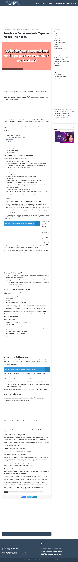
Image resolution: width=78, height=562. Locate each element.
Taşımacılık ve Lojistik (59, 72)
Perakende (57, 63)
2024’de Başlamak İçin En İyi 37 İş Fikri (62, 115)
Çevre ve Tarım (58, 38)
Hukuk (56, 44)
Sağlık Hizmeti (58, 65)
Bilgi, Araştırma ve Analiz (60, 35)
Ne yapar (29, 492)
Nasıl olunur (17, 492)
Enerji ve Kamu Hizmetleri (60, 42)
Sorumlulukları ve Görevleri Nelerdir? (14, 135)
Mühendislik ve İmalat (59, 59)
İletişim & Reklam (24, 554)
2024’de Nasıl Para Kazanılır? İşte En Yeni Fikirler (64, 111)
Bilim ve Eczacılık (58, 36)
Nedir (33, 492)
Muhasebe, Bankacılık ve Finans (61, 57)
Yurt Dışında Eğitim (58, 3)
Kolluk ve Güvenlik (58, 52)
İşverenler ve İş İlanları (11, 148)
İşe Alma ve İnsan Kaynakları (60, 50)
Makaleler (50, 3)
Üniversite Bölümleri (25, 550)
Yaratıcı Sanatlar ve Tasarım (60, 74)
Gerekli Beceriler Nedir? (11, 144)
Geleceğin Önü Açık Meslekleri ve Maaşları (63, 120)
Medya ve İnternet (12, 29)
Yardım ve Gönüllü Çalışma (60, 76)
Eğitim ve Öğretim (58, 40)
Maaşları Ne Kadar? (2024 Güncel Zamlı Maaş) (16, 137)
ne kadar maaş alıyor (23, 492)
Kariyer (38, 3)
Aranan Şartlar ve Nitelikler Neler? (13, 143)
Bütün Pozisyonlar (58, 78)
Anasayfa (6, 29)
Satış (56, 67)
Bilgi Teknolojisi (58, 33)
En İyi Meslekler (7, 40)
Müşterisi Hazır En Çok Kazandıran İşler (63, 113)
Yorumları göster (26, 534)
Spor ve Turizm (58, 70)
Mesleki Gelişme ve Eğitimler (12, 150)
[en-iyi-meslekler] (12, 3)
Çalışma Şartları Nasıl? (11, 141)
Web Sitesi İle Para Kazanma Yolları (62, 117)
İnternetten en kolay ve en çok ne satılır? (63, 109)
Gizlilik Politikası (24, 552)
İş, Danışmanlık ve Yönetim (60, 48)
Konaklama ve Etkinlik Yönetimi (61, 53)
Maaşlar (43, 3)
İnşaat (56, 46)
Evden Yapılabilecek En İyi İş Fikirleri (62, 119)
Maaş (10, 492)
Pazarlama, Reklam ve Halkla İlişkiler (62, 61)
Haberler (22, 547)
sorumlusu (36, 492)
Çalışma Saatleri (10, 139)
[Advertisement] (39, 16)
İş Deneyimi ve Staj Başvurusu (13, 146)
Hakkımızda (23, 549)
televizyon (40, 492)
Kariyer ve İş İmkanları (11, 152)
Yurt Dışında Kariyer (68, 3)
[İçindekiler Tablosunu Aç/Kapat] (5, 133)
